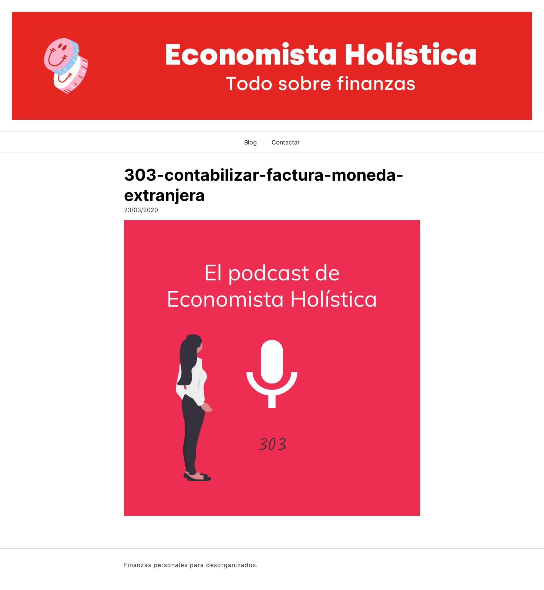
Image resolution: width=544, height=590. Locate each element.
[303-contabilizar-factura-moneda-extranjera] (272, 370)
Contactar (286, 142)
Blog (250, 142)
